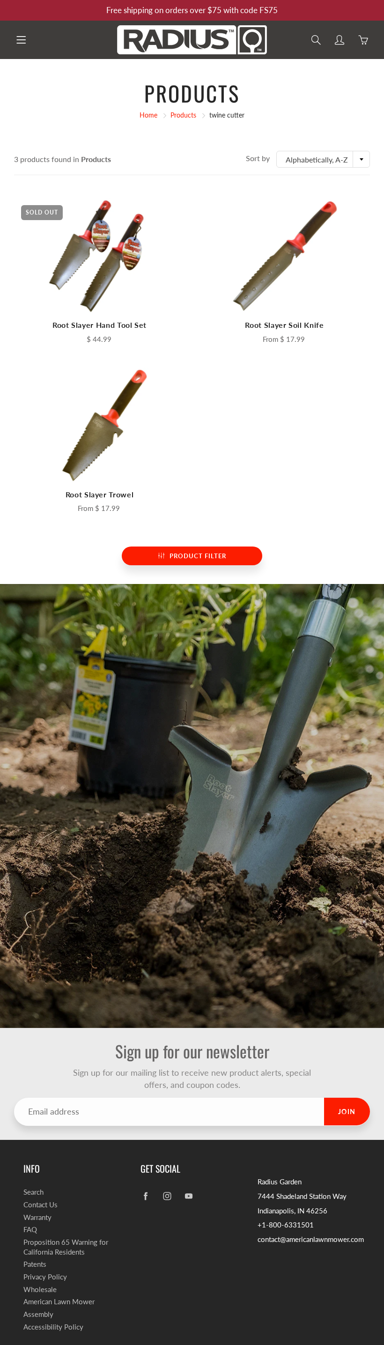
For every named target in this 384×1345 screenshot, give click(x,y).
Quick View (99, 256)
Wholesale (40, 1289)
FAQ (30, 1230)
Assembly (38, 1314)
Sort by (258, 158)
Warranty (37, 1217)
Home (148, 115)
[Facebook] (145, 1196)
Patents (34, 1264)
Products (183, 115)
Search (33, 1192)
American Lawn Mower (59, 1302)
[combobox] (323, 159)
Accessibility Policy (53, 1327)
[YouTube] (188, 1196)
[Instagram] (167, 1196)
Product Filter (198, 556)
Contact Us (40, 1205)
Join (347, 1112)
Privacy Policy (45, 1277)
